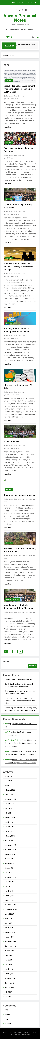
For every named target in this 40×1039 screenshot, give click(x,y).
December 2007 (10, 978)
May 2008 (8, 960)
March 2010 (9, 891)
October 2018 (9, 840)
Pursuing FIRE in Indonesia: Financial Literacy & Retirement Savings (18, 266)
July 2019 (8, 831)
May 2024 (8, 776)
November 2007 (10, 983)
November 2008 (10, 946)
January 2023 (9, 795)
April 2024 (8, 781)
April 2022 (8, 808)
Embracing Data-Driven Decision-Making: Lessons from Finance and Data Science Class (19, 2)
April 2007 (8, 997)
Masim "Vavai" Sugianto (14, 740)
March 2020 (9, 822)
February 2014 (10, 854)
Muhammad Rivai (11, 96)
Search (6, 661)
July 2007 (8, 992)
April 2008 (8, 965)
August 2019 (9, 827)
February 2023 (10, 790)
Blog (6, 1010)
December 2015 (10, 850)
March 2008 (9, 969)
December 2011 (10, 864)
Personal (8, 80)
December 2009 (10, 905)
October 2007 (9, 988)
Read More (7, 127)
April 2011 (8, 873)
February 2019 (10, 836)
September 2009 (11, 909)
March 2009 (9, 928)
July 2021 (8, 813)
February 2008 (10, 974)
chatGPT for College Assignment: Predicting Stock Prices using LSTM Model (19, 89)
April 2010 (8, 886)
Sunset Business (11, 441)
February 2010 (10, 896)
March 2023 (9, 785)
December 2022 (10, 799)
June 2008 (8, 955)
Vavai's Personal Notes (20, 18)
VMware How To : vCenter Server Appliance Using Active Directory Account (20, 743)
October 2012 (9, 859)
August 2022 (9, 804)
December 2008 (10, 942)
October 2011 (9, 868)
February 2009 (10, 932)
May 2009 (8, 919)
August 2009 (9, 914)
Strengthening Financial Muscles (19, 495)
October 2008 (9, 951)
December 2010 (10, 877)
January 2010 (9, 900)
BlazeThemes (25, 1035)
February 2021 (10, 818)
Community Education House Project (20, 44)
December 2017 (10, 845)
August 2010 (9, 882)
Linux (6, 1019)
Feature (8, 600)
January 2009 (9, 937)
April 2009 (8, 923)
